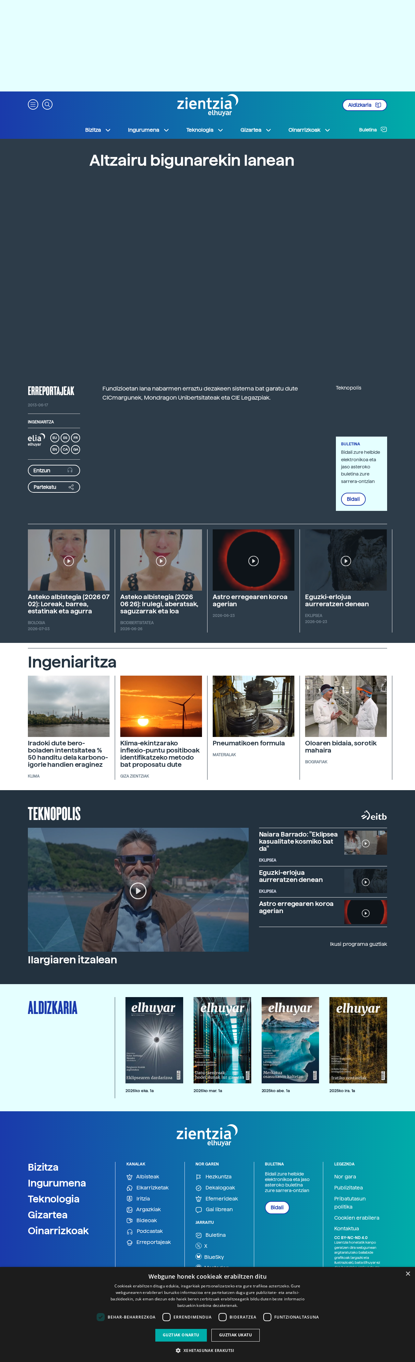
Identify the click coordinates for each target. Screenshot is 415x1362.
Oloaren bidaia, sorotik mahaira (341, 746)
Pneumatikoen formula (249, 743)
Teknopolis (54, 813)
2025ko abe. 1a (276, 1090)
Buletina (368, 129)
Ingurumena (57, 1183)
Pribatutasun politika (350, 1203)
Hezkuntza (217, 1177)
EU (55, 438)
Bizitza (43, 1167)
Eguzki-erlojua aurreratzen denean (337, 600)
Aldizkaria (360, 105)
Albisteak (147, 1177)
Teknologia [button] (199, 130)
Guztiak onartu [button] (181, 1335)
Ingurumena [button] (143, 130)
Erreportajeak (153, 1242)
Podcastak (149, 1231)
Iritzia (142, 1199)
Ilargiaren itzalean (72, 960)
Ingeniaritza (41, 422)
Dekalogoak (219, 1188)
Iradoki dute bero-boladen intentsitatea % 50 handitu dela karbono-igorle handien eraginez (68, 753)
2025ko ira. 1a (342, 1090)
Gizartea (48, 1215)
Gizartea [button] (251, 130)
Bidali (353, 499)
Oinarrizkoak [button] (304, 130)
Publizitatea (348, 1188)
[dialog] (207, 1314)
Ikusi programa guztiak (358, 944)
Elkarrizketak (152, 1188)
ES (65, 438)
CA (65, 449)
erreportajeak (51, 390)
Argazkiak (148, 1209)
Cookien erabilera (356, 1218)
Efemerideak (221, 1199)
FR (76, 438)
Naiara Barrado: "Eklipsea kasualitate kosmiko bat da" (298, 841)
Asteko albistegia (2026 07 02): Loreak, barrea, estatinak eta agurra (68, 604)
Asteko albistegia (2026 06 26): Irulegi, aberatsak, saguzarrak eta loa (159, 604)
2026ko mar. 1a (208, 1090)
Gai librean (219, 1209)
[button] (33, 104)
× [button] (407, 1274)
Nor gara (345, 1177)
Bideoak (146, 1220)
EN (55, 449)
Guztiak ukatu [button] (235, 1335)
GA (75, 449)
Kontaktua (346, 1228)
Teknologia (54, 1199)
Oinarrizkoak (58, 1230)
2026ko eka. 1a (139, 1090)
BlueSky (213, 1257)
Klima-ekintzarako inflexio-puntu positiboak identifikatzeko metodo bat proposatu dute (160, 753)
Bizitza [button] (93, 130)
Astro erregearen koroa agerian (250, 600)
